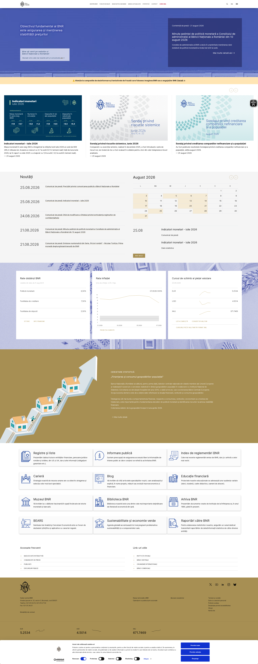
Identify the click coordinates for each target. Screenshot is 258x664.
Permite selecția (195, 652)
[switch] (101, 658)
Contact (154, 4)
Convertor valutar (199, 321)
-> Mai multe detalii (119, 417)
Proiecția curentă (107, 330)
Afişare (146, 659)
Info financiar (39, 321)
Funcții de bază (105, 4)
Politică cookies (213, 603)
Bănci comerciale (143, 568)
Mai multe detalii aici (222, 53)
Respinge (195, 658)
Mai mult (139, 256)
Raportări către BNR (195, 520)
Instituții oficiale (143, 556)
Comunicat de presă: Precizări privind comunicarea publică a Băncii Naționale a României (82, 186)
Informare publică (119, 453)
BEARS (38, 520)
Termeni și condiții (214, 598)
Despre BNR (94, 4)
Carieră (38, 476)
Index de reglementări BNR (200, 453)
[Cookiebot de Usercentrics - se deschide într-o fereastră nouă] (59, 660)
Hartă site (211, 610)
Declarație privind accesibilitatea (219, 605)
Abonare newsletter (177, 598)
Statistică (146, 4)
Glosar (210, 608)
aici (61, 58)
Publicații (27, 564)
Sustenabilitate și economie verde (131, 520)
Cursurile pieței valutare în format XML (191, 327)
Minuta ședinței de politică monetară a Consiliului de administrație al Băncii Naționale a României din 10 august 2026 (203, 36)
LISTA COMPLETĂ (182, 321)
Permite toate (195, 645)
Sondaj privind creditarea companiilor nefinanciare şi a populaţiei (211, 143)
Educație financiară (195, 476)
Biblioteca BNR (118, 499)
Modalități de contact (27, 612)
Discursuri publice (31, 568)
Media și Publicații (134, 4)
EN (232, 4)
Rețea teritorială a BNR (141, 598)
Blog (110, 476)
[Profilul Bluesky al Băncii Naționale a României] (235, 587)
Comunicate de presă (32, 560)
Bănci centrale (143, 560)
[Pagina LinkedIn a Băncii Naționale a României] (223, 587)
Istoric (27, 321)
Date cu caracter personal (217, 600)
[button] (237, 4)
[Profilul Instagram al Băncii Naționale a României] (229, 587)
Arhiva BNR (189, 499)
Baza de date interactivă (33, 556)
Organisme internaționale (147, 564)
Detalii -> (181, 81)
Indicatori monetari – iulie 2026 (21, 143)
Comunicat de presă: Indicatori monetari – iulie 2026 (67, 201)
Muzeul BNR (42, 499)
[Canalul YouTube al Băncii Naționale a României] (217, 587)
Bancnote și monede (119, 4)
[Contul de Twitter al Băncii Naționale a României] (211, 587)
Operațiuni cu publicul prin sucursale (145, 600)
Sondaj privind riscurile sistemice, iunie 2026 (114, 143)
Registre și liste (44, 453)
